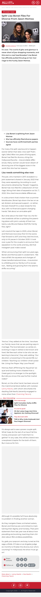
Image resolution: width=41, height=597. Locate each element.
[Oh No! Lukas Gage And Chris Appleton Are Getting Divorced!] (6, 411)
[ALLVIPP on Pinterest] (27, 585)
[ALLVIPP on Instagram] (20, 585)
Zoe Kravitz (27, 574)
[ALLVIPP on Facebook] (13, 585)
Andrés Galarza (10, 46)
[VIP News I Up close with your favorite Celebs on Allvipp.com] (17, 2)
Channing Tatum (23, 394)
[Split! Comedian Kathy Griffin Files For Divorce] (6, 403)
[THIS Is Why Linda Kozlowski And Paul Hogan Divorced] (6, 420)
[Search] (33, 2)
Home (3, 7)
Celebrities (8, 7)
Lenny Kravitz (7, 389)
